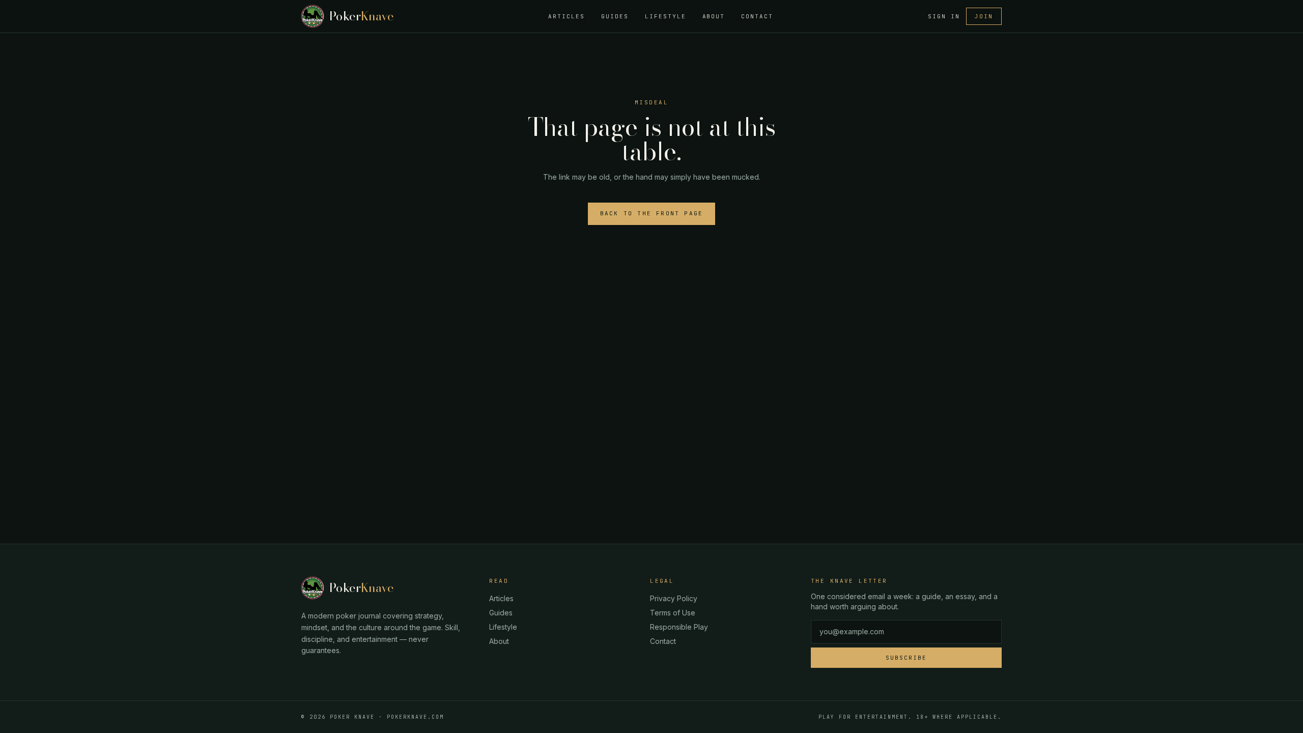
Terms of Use (672, 612)
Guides (615, 16)
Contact (757, 16)
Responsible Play (679, 627)
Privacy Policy (673, 598)
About (713, 16)
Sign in (944, 16)
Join (984, 16)
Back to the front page (651, 213)
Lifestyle (665, 16)
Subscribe (906, 657)
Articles (566, 16)
